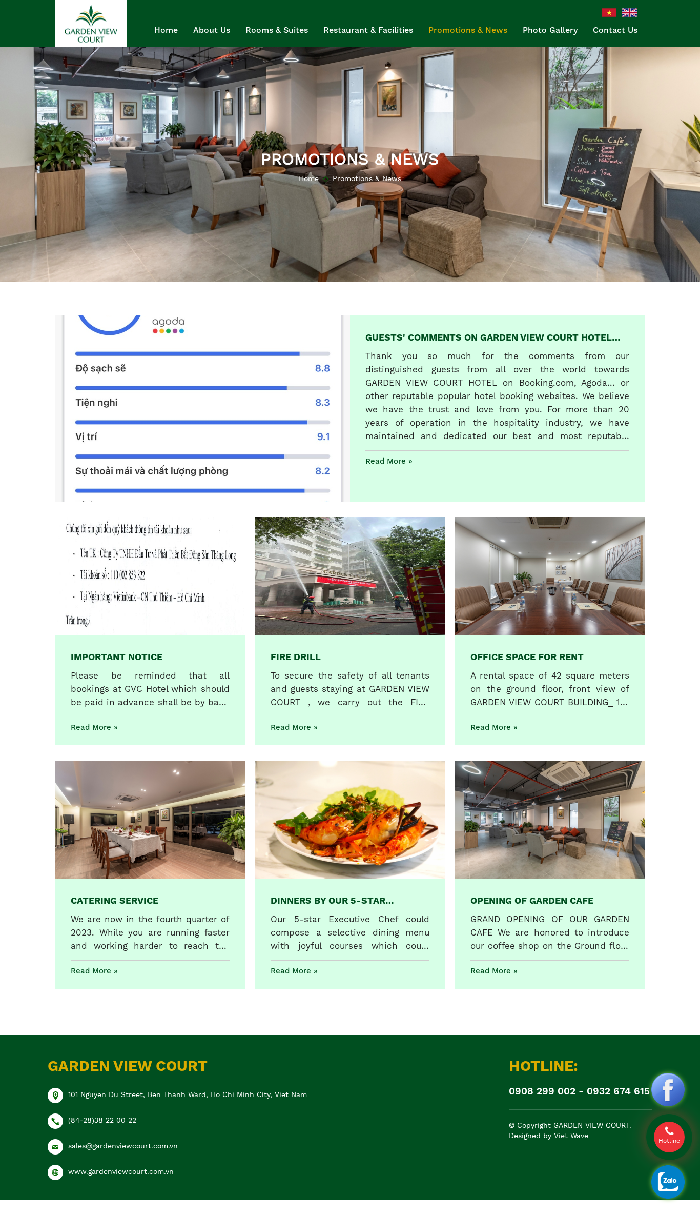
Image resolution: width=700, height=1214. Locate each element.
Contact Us (615, 30)
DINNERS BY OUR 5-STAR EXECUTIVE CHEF (328, 901)
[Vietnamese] (609, 12)
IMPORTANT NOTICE (116, 656)
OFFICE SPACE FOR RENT (527, 656)
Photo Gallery (550, 30)
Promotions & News (467, 30)
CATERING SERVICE (114, 900)
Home (166, 30)
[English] (629, 12)
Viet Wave (571, 1135)
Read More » (389, 461)
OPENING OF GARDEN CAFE (531, 900)
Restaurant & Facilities (368, 30)
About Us (211, 30)
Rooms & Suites (276, 30)
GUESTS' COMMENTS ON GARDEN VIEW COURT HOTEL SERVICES (488, 338)
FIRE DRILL (296, 656)
